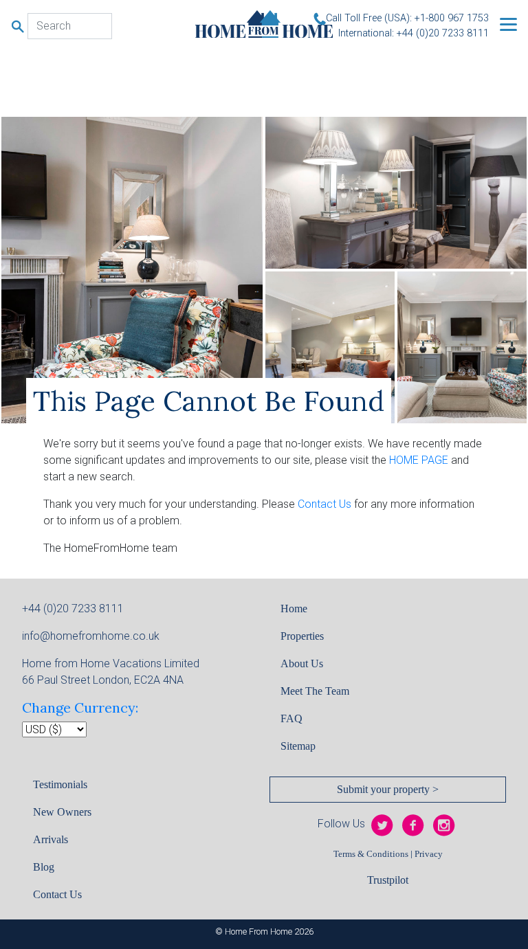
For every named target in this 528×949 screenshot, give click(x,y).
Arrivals (50, 839)
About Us (301, 663)
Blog (43, 867)
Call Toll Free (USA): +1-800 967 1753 (407, 18)
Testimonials (60, 784)
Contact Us (324, 504)
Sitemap (298, 746)
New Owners (62, 812)
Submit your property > (388, 789)
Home (293, 608)
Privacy (429, 854)
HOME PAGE (418, 460)
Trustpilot (387, 880)
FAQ (291, 718)
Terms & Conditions (370, 854)
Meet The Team (314, 691)
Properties (302, 636)
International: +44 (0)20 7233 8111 (413, 33)
